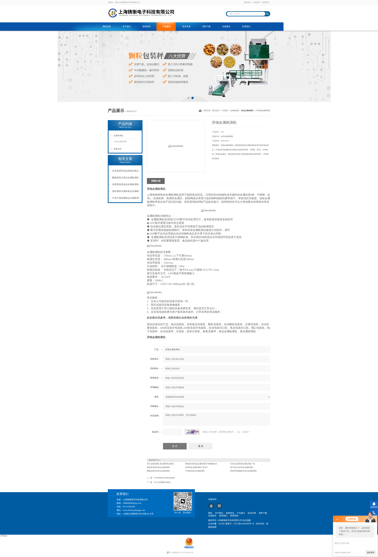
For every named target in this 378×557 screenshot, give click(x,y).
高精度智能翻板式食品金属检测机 (243, 471)
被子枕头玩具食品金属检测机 (241, 467)
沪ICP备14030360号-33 (244, 524)
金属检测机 (234, 110)
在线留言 (256, 2)
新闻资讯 (146, 26)
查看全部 (117, 149)
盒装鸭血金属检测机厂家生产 (196, 467)
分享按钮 (3, 536)
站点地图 (246, 520)
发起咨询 (370, 552)
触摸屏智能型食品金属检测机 (158, 467)
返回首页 (247, 2)
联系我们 (265, 2)
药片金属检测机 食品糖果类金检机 (160, 464)
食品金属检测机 (120, 142)
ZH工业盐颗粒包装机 (162, 482)
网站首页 (107, 26)
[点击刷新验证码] (192, 432)
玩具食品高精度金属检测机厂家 (242, 464)
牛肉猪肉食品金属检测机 (195, 471)
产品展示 (166, 26)
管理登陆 (234, 516)
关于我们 (127, 26)
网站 (210, 513)
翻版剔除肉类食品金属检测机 (158, 471)
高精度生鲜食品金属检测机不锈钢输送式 (201, 464)
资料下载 (206, 26)
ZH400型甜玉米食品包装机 (164, 478)
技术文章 (186, 26)
